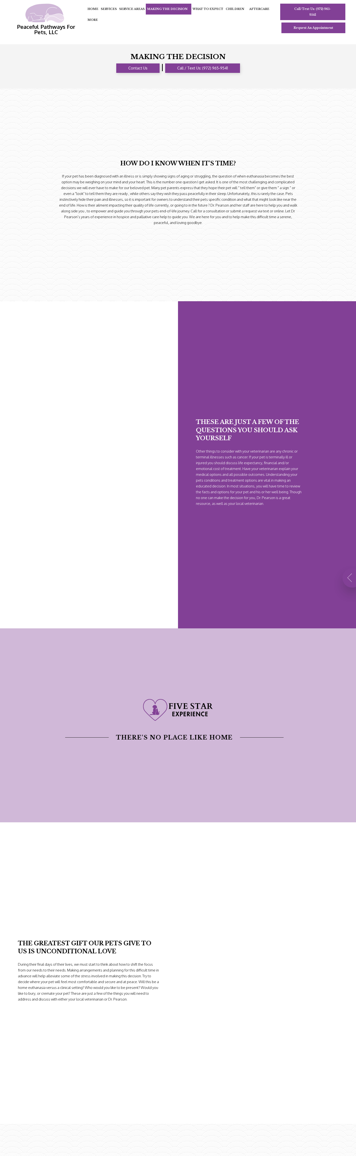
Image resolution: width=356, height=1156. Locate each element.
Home (92, 9)
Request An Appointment (313, 28)
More (92, 20)
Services (109, 9)
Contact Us (137, 68)
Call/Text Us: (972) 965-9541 (312, 11)
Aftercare (259, 9)
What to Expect (208, 9)
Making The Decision (167, 9)
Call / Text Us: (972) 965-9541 (202, 68)
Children (235, 9)
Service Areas (132, 9)
